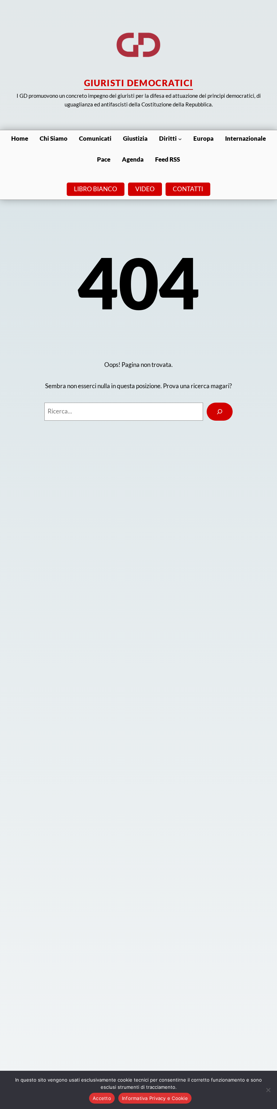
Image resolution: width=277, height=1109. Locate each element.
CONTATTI (188, 189)
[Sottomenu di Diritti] (180, 138)
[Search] (220, 412)
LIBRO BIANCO (95, 189)
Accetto (102, 1098)
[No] (268, 1089)
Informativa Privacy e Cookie (155, 1098)
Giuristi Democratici (138, 83)
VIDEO (145, 189)
